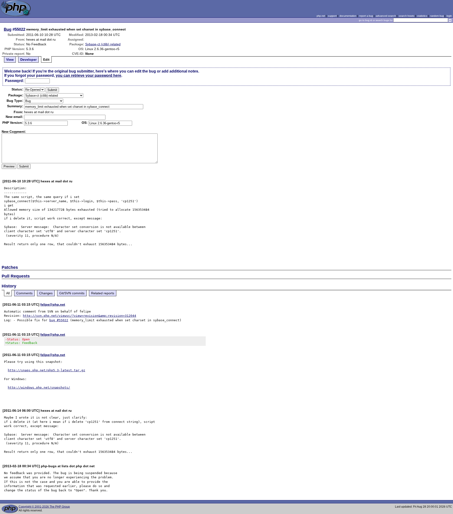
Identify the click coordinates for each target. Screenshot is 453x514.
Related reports (102, 293)
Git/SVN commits (71, 293)
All (8, 293)
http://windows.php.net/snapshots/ (39, 387)
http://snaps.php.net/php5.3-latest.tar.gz (46, 370)
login (449, 15)
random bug (437, 15)
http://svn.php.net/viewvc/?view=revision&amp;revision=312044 (79, 315)
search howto (406, 15)
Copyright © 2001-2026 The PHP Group (44, 506)
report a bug (366, 15)
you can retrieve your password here (88, 75)
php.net (321, 15)
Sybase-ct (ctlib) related (103, 44)
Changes (46, 293)
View (10, 59)
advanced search (386, 15)
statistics (422, 15)
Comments (24, 293)
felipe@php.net (52, 304)
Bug (7, 29)
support (332, 15)
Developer (28, 59)
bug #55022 (58, 320)
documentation (348, 15)
